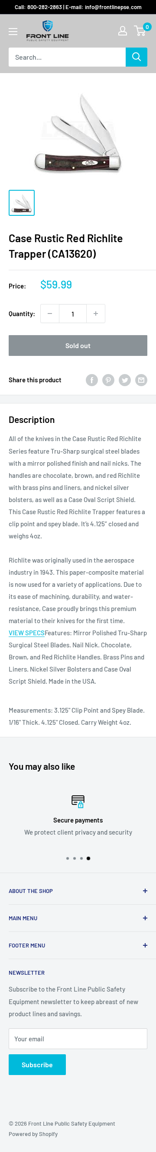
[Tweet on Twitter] (125, 379)
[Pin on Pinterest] (108, 379)
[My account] (122, 30)
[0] (140, 31)
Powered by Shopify (33, 1133)
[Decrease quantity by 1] (50, 313)
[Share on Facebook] (92, 379)
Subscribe (37, 1064)
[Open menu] (13, 31)
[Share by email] (141, 379)
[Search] (136, 57)
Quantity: (22, 313)
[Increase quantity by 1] (96, 313)
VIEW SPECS (27, 633)
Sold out (78, 345)
